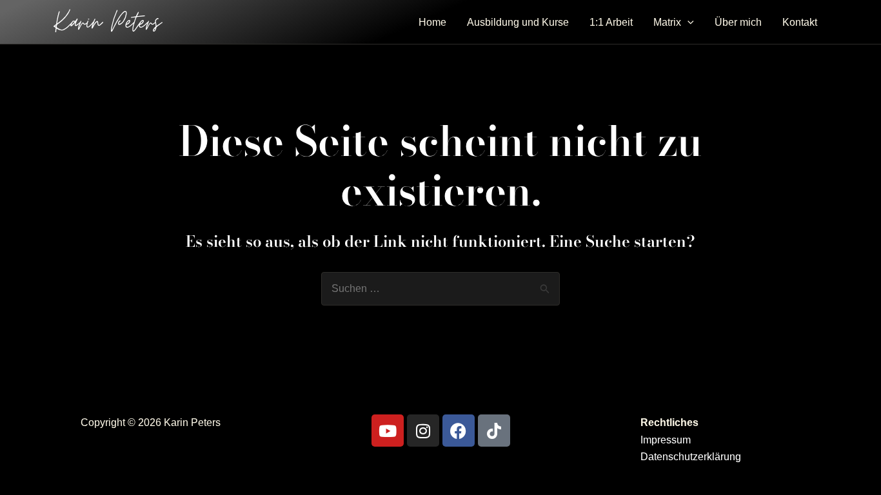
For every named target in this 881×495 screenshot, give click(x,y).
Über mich (738, 22)
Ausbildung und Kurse (518, 22)
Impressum (665, 439)
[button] (687, 22)
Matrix (667, 22)
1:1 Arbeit (611, 22)
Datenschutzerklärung (690, 456)
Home (432, 22)
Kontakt (799, 22)
